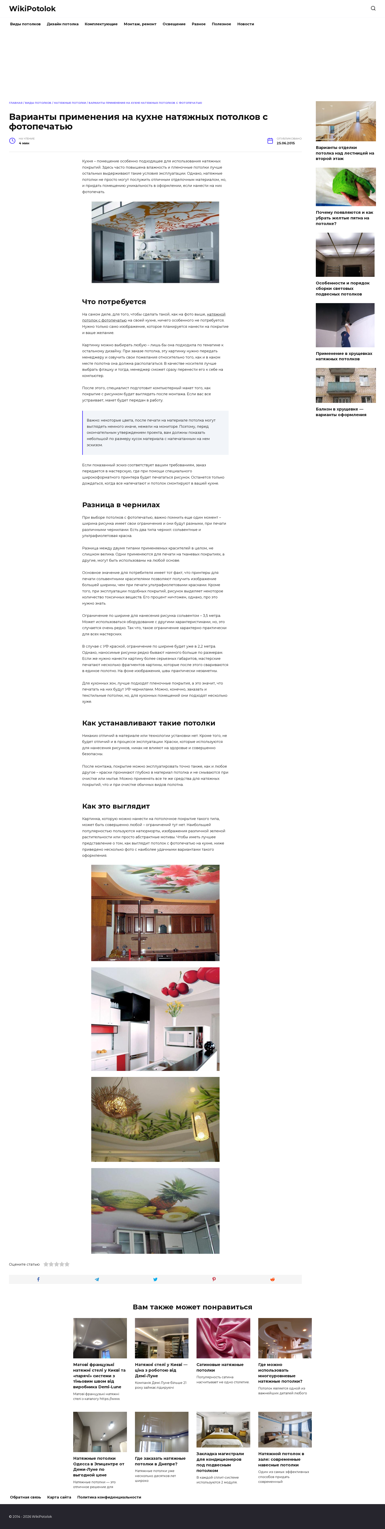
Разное (199, 24)
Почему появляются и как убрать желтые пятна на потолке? (344, 218)
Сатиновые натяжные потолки (220, 1367)
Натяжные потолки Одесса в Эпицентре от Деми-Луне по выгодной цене (98, 1466)
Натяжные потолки (70, 102)
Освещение (174, 24)
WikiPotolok (32, 8)
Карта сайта (59, 1497)
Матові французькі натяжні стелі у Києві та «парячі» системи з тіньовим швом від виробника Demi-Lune (99, 1375)
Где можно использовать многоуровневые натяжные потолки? (280, 1373)
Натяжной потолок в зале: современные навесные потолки (281, 1459)
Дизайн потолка (63, 24)
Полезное (221, 24)
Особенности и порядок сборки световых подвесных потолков (343, 288)
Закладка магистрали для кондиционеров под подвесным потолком (220, 1462)
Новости (245, 24)
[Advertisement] (192, 65)
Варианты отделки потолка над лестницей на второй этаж (345, 153)
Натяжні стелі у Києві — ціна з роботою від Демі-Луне (161, 1370)
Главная (15, 102)
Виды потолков (25, 24)
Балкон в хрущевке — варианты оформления (341, 412)
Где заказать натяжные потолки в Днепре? (160, 1461)
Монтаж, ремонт (140, 24)
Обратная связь (25, 1497)
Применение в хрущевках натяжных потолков (344, 356)
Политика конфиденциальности (109, 1497)
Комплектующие (101, 24)
